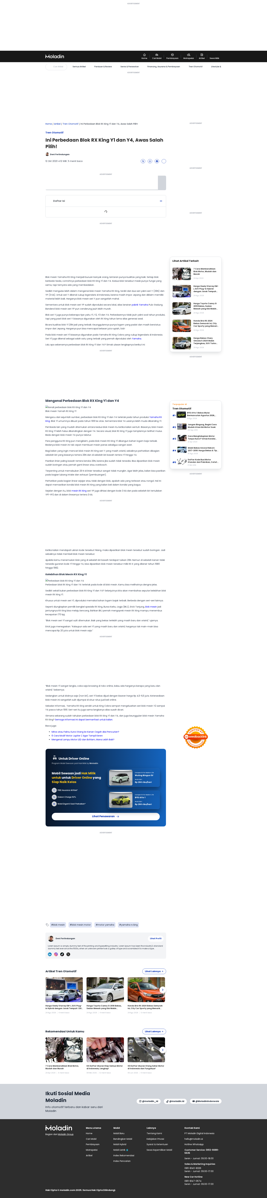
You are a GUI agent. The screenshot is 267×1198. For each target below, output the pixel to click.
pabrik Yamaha (140, 304)
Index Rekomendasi (123, 1155)
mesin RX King (79, 490)
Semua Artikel (79, 66)
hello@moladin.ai (193, 1138)
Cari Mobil (91, 1138)
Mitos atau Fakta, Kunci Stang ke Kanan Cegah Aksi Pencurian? (85, 731)
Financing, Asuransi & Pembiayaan (163, 66)
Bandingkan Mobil (122, 1138)
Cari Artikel (58, 66)
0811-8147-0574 (192, 1181)
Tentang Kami (154, 1133)
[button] (143, 161)
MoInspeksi (91, 1149)
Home (48, 123)
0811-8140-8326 (192, 1168)
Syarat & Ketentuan (157, 1144)
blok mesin (151, 606)
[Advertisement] (133, 26)
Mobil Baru (118, 1133)
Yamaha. (137, 338)
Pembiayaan (93, 1144)
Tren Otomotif (196, 66)
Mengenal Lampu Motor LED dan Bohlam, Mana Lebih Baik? (83, 739)
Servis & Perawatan (130, 66)
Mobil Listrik (119, 1149)
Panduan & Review (103, 66)
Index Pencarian (122, 1161)
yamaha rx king (129, 924)
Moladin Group (66, 1134)
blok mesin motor (81, 924)
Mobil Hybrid (119, 1144)
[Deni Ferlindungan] (51, 938)
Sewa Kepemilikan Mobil (159, 1149)
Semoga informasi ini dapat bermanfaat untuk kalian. (84, 719)
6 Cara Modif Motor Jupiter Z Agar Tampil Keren (77, 735)
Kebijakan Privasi (155, 1138)
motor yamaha (106, 924)
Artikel (57, 123)
